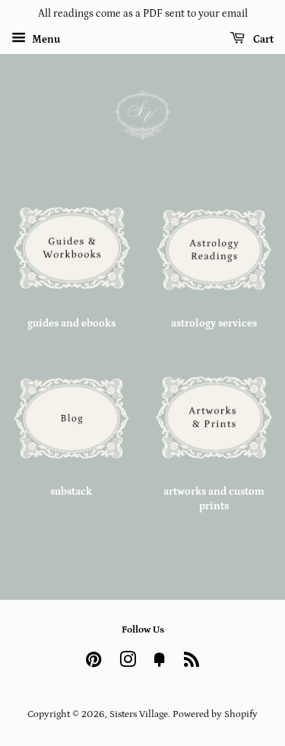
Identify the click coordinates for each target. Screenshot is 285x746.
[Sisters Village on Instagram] (127, 663)
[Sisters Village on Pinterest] (93, 663)
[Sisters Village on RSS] (191, 663)
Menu (45, 39)
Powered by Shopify (215, 714)
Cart (262, 39)
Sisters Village (138, 714)
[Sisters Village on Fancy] (160, 663)
